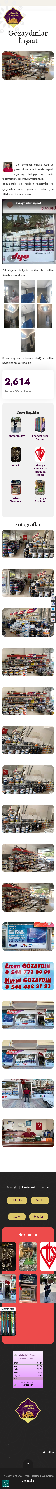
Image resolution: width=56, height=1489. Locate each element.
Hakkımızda (29, 1187)
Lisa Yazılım (28, 1480)
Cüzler (17, 1217)
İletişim (45, 1187)
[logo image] (13, 15)
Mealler (38, 1217)
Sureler (40, 1200)
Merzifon (48, 1452)
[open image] (12, 291)
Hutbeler (17, 1200)
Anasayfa (12, 1187)
